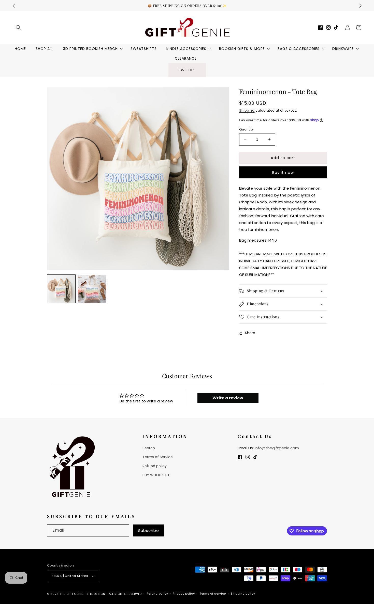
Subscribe (148, 530)
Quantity (246, 129)
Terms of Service (157, 456)
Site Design (96, 594)
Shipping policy (243, 594)
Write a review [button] (227, 398)
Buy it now (283, 172)
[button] (18, 27)
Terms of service (212, 594)
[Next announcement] (360, 5)
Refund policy (154, 465)
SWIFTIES (187, 70)
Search (148, 448)
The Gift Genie (71, 594)
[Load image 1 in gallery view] (61, 289)
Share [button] (250, 332)
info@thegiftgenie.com (277, 448)
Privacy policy (184, 594)
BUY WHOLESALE (156, 475)
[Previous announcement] (13, 5)
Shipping (247, 110)
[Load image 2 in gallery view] (92, 289)
